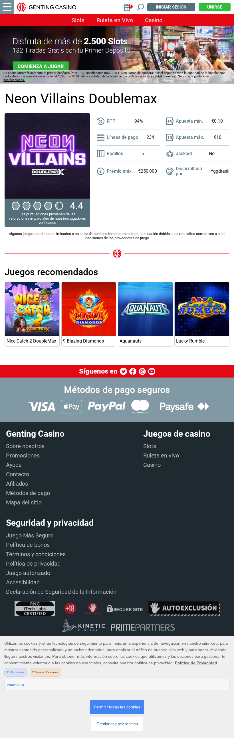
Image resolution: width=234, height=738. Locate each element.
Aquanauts (131, 341)
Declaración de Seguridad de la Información (61, 591)
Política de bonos (28, 544)
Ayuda (14, 464)
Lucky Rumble (190, 341)
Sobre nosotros (25, 446)
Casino (153, 20)
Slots (78, 20)
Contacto (17, 474)
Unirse (214, 7)
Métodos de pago (28, 493)
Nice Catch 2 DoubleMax (31, 341)
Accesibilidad (23, 582)
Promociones (23, 455)
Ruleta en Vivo (114, 20)
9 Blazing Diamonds (83, 341)
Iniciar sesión (171, 7)
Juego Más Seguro (29, 535)
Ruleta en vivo (161, 455)
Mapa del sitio (24, 502)
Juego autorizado (28, 573)
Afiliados (17, 483)
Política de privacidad (33, 563)
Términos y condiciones (36, 554)
